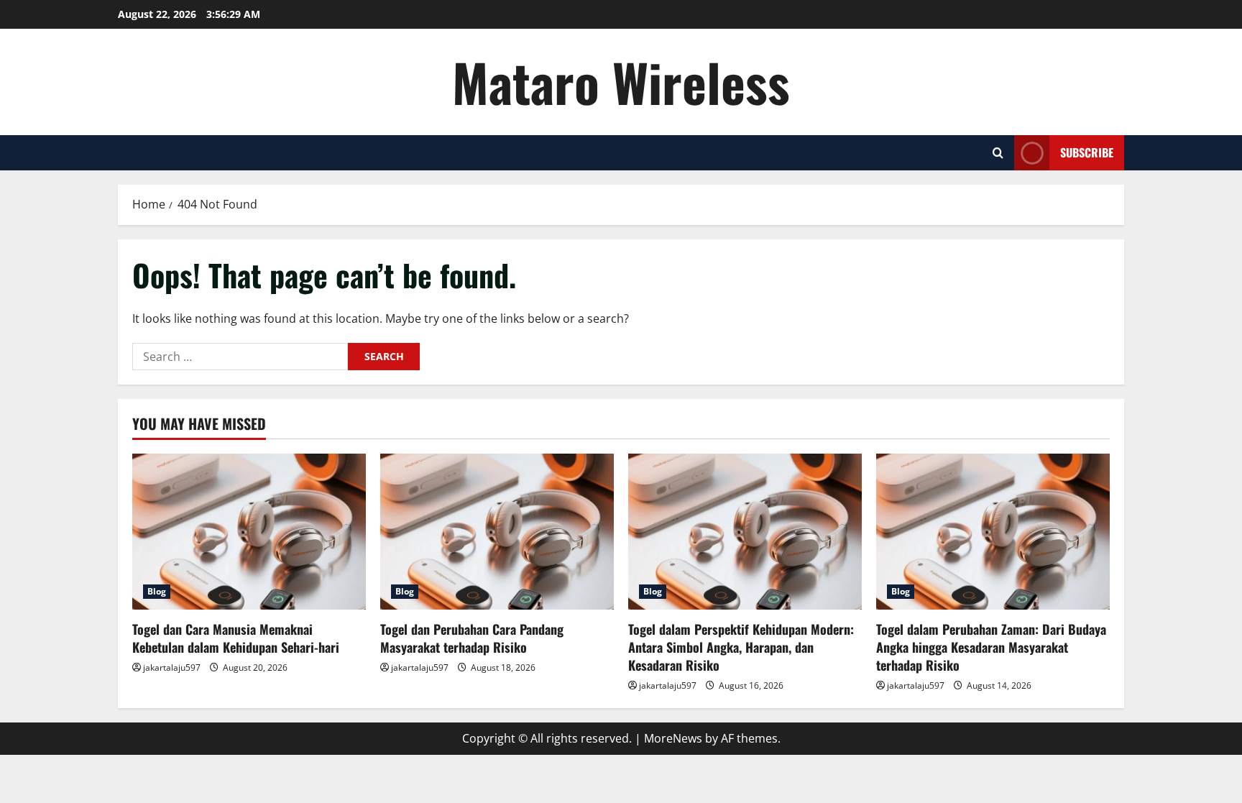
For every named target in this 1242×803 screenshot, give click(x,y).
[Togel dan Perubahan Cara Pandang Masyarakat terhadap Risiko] (497, 532)
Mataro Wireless (621, 81)
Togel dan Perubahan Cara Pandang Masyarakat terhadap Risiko (472, 638)
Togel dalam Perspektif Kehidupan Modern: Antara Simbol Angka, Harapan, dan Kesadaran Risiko (741, 647)
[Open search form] (998, 153)
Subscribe (1086, 152)
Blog (156, 591)
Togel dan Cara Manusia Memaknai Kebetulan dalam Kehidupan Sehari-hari (235, 638)
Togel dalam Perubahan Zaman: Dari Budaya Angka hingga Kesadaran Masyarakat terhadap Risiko (991, 647)
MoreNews (673, 738)
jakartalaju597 (172, 667)
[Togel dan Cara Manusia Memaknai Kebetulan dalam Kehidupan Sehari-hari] (249, 532)
